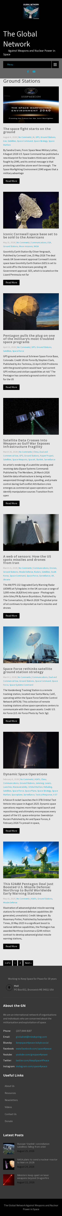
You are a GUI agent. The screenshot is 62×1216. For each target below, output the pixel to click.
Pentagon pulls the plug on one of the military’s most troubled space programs (29, 338)
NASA (36, 246)
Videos (8, 1107)
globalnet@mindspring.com (25, 1036)
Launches (7, 786)
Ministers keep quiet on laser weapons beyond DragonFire (33, 1176)
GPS (37, 137)
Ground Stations (48, 137)
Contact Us (11, 1114)
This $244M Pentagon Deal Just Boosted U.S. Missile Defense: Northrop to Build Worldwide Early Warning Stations (28, 889)
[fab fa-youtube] (34, 72)
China (35, 451)
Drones (53, 568)
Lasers (48, 783)
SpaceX (31, 459)
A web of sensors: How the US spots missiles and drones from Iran (27, 559)
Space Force (18, 351)
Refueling (48, 786)
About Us (9, 1086)
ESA (49, 242)
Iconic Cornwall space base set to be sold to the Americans (30, 235)
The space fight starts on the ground (27, 130)
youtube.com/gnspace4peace (32, 1054)
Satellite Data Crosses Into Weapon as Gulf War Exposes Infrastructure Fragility (26, 443)
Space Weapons (19, 459)
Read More (11, 181)
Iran (5, 141)
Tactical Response (44, 794)
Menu (10, 64)
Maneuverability (20, 786)
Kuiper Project (46, 455)
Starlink (39, 459)
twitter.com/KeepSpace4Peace (32, 1060)
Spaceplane (17, 794)
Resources (10, 1093)
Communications (38, 242)
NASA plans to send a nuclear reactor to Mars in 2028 (37, 1161)
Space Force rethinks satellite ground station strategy (27, 670)
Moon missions (26, 246)
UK (52, 575)
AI (33, 137)
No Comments (24, 137)
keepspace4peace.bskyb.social (32, 1042)
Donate (9, 1121)
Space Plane (30, 790)
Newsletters (11, 1100)
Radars (37, 571)
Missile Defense (26, 571)
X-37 (55, 794)
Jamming (40, 783)
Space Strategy (41, 141)
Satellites (12, 141)
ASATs (37, 779)
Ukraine (6, 579)
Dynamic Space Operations (25, 774)
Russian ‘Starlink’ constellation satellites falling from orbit (33, 1145)
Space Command (25, 141)
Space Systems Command (21, 684)
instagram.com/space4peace (31, 1066)
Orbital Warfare (35, 786)
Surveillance (49, 459)
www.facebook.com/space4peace (34, 1048)
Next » (28, 963)
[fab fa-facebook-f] (28, 72)
